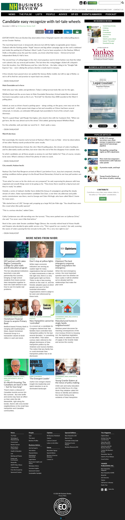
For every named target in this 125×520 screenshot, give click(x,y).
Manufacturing (18, 376)
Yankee (103, 480)
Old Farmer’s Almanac (107, 482)
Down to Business (36, 376)
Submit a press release (109, 39)
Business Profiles (33, 440)
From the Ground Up (16, 470)
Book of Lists (68, 438)
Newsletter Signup (62, 10)
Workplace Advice (34, 466)
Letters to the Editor (52, 443)
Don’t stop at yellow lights (41, 261)
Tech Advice (32, 450)
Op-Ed (74, 14)
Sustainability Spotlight (35, 473)
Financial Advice (33, 453)
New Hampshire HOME (107, 473)
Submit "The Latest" (109, 41)
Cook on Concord (36, 317)
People (50, 14)
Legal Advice (32, 459)
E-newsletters (107, 32)
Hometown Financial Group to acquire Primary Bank (15, 321)
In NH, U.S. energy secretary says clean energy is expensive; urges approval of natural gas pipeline (110, 142)
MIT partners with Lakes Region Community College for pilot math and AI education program (16, 264)
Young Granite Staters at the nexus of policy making (67, 382)
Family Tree (104, 485)
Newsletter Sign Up (106, 454)
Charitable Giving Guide (71, 440)
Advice (63, 14)
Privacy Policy (62, 495)
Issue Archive (107, 34)
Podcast (111, 14)
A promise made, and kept (110, 167)
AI (4, 259)
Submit (102, 199)
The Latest (32, 438)
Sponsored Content (16, 472)
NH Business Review (21, 6)
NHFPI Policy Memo (16, 465)
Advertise (106, 37)
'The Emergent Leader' (40, 379)
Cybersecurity (15, 467)
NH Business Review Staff (26, 26)
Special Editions (79, 10)
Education (9, 259)
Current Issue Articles (109, 26)
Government (46, 317)
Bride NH (103, 475)
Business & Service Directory (99, 10)
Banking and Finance (11, 317)
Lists (39, 14)
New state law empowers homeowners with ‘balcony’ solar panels (110, 161)
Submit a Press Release (107, 456)
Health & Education (16, 451)
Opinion (32, 259)
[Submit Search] (122, 2)
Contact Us (118, 10)
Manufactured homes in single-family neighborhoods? (66, 323)
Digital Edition (105, 435)
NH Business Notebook (53, 435)
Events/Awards (92, 14)
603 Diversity (105, 477)
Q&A (30, 435)
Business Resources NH (71, 447)
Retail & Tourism (15, 444)
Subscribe (92, 3)
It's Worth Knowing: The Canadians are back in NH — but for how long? (15, 384)
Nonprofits (73, 376)
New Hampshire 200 (71, 435)
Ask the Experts (33, 448)
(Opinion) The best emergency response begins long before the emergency (65, 264)
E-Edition (105, 28)
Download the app (108, 43)
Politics (32, 318)
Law (12, 453)
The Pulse (25, 14)
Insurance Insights (34, 468)
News (12, 14)
